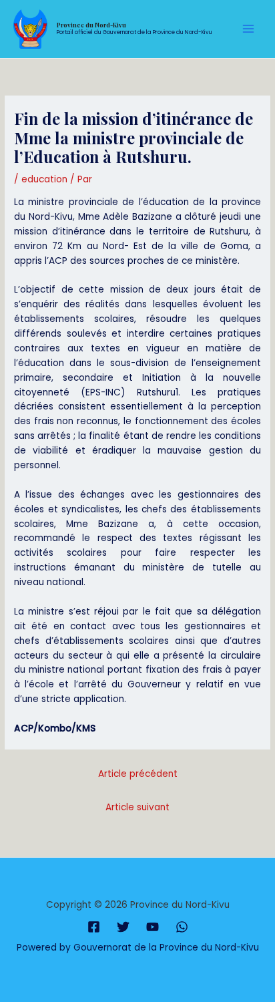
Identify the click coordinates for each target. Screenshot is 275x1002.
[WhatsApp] (182, 927)
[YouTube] (152, 927)
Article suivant (137, 807)
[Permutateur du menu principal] (248, 29)
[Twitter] (123, 927)
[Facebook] (93, 927)
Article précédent (138, 774)
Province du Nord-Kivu (91, 25)
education (44, 179)
